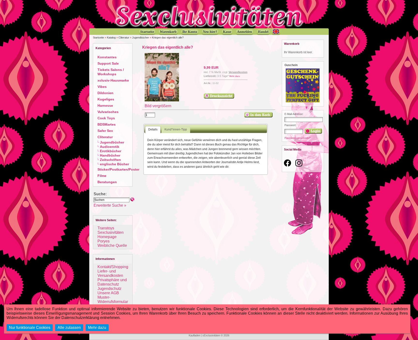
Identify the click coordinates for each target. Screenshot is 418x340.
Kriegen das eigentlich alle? (168, 37)
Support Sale (108, 63)
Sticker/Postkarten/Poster (118, 169)
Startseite (98, 37)
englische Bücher (114, 164)
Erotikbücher (110, 151)
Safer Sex (105, 131)
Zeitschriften (110, 160)
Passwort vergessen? (297, 137)
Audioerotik (109, 147)
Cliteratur (124, 37)
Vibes (102, 87)
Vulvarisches (108, 112)
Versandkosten (238, 72)
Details (152, 129)
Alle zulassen (69, 327)
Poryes (103, 241)
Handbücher (110, 155)
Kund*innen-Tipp (175, 129)
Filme (101, 176)
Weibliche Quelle (112, 245)
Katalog (111, 37)
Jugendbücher (140, 37)
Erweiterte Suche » (110, 205)
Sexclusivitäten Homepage (110, 234)
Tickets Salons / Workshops (110, 72)
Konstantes (107, 57)
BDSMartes (106, 124)
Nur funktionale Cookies (29, 327)
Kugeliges (105, 99)
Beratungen (107, 182)
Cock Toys (106, 118)
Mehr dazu (234, 76)
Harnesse (105, 105)
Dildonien (105, 93)
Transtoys (105, 228)
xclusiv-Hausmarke (113, 80)
